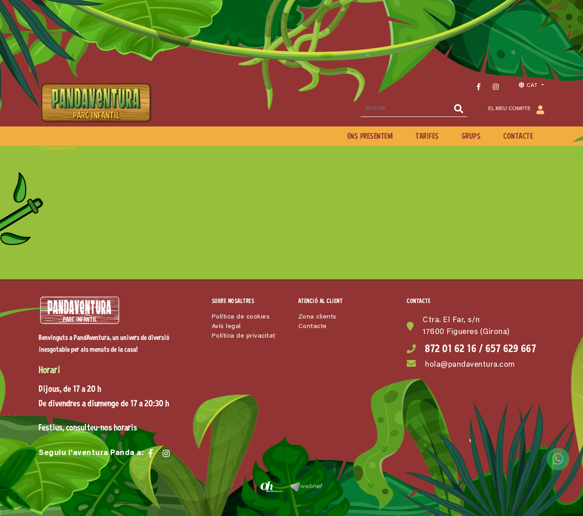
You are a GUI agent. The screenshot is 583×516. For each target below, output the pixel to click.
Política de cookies (241, 317)
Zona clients (317, 317)
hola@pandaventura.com (470, 365)
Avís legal (226, 327)
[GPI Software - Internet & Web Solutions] (303, 486)
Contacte (312, 327)
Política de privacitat (244, 336)
